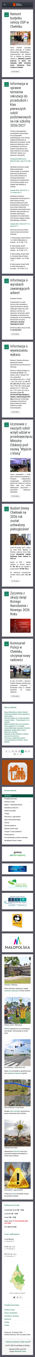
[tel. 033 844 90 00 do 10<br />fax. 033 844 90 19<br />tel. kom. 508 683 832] (21, 1297)
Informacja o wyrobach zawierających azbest (20, 286)
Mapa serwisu (25, 1342)
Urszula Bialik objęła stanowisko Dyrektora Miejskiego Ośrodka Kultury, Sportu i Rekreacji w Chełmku (17, 730)
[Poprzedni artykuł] (9, 751)
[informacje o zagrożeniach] (17, 1175)
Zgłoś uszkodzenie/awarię (12, 820)
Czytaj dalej (15, 71)
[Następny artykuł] (17, 754)
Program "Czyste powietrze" (13, 831)
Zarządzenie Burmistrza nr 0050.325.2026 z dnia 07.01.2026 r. (20, 161)
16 (25, 751)
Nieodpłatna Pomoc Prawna (12, 840)
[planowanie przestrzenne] (17, 1093)
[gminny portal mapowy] (17, 854)
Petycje (6, 823)
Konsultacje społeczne (11, 808)
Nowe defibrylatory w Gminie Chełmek (16, 712)
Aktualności (7, 796)
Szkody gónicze (9, 834)
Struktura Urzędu (9, 802)
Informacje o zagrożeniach (12, 817)
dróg (10, 1071)
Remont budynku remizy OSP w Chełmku (19, 20)
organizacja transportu (14, 1073)
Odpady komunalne (10, 811)
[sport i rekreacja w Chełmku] (17, 1010)
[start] (6, 751)
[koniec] (21, 754)
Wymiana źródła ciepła (11, 829)
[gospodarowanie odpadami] (17, 1133)
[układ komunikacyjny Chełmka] (17, 1052)
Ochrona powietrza (10, 826)
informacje (17, 1151)
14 (19, 751)
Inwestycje (7, 1319)
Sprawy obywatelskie (10, 1313)
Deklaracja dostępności (13, 1342)
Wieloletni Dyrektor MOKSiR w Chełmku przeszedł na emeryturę (16, 735)
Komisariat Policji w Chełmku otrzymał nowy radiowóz (20, 651)
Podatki (6, 814)
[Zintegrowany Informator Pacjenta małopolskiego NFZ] (17, 901)
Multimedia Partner (20, 1351)
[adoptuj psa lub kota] (17, 921)
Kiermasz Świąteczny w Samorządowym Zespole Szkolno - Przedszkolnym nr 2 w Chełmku (17, 720)
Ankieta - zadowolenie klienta (13, 805)
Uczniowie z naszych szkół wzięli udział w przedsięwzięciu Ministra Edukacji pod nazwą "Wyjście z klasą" (21, 438)
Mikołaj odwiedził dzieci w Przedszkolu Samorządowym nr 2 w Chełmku (16, 725)
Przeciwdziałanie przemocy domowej (16, 837)
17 (29, 751)
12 (13, 751)
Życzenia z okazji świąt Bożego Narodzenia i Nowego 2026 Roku (20, 603)
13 (16, 751)
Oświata (6, 1322)
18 (14, 754)
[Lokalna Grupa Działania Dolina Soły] (17, 883)
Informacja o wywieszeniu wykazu (19, 350)
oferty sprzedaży (15, 1111)
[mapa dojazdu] (17, 1277)
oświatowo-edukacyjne (11, 991)
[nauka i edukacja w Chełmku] (17, 970)
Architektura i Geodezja (11, 1316)
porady (14, 1194)
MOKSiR (6, 1029)
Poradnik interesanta (10, 799)
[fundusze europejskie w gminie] (17, 869)
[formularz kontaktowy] (14, 1297)
